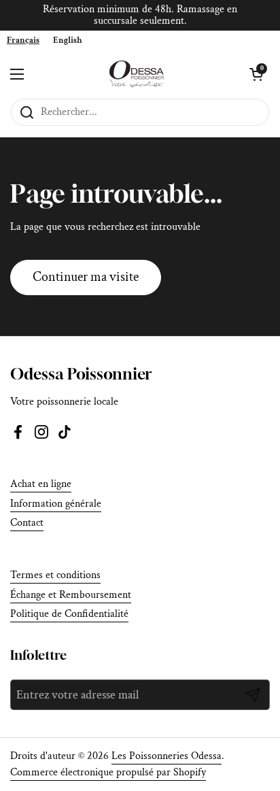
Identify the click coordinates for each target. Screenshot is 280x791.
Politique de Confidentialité (69, 614)
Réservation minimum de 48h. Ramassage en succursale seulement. (140, 15)
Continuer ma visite (86, 277)
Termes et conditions (55, 575)
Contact (26, 523)
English (67, 40)
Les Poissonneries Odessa (166, 756)
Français (23, 40)
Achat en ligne (40, 484)
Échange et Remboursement (70, 595)
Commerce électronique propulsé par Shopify (108, 772)
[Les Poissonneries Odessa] (137, 74)
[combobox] (23, 40)
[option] (67, 40)
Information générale (55, 504)
